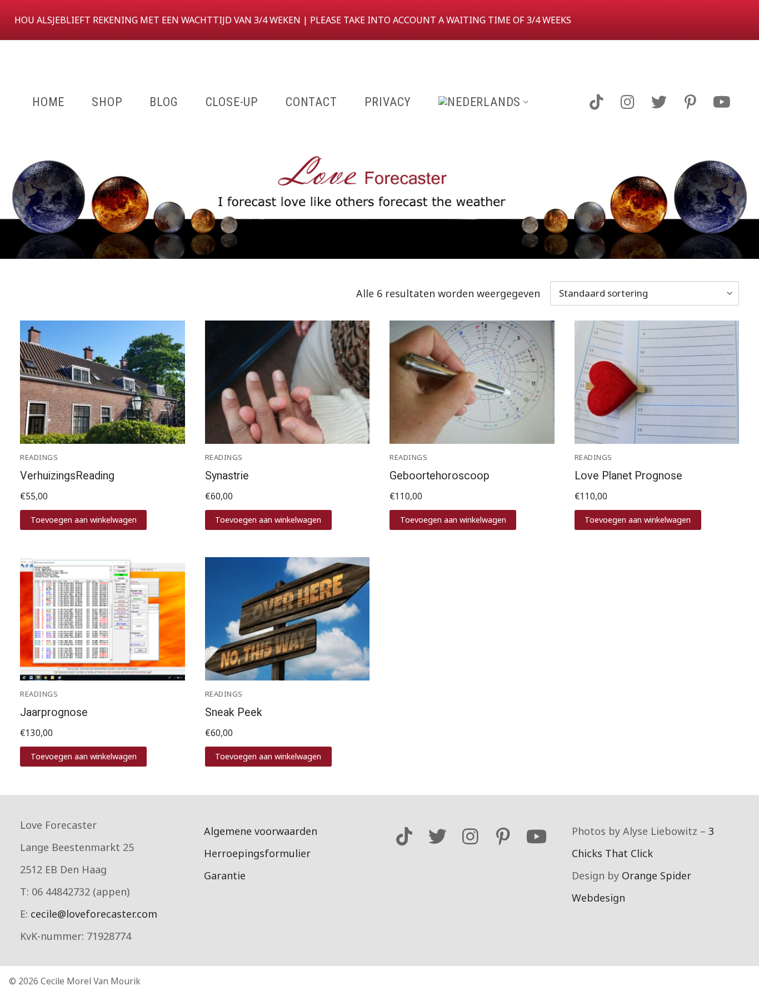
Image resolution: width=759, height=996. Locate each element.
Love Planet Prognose (628, 475)
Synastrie (227, 475)
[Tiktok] (596, 102)
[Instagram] (627, 102)
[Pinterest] (690, 102)
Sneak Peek (233, 712)
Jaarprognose (54, 712)
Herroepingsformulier (257, 853)
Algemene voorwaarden (260, 831)
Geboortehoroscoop (440, 475)
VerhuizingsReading (67, 475)
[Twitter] (659, 102)
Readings (39, 457)
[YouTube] (722, 102)
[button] (83, 520)
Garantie (225, 875)
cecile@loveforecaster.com (94, 913)
